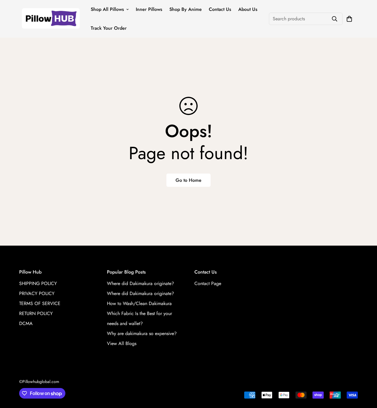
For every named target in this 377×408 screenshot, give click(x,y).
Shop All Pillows (107, 9)
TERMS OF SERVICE (39, 303)
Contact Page (207, 283)
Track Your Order (109, 28)
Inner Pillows (149, 9)
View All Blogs (121, 343)
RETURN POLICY (36, 313)
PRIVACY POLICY (36, 293)
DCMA (26, 323)
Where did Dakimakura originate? (140, 283)
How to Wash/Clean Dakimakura (139, 303)
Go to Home (188, 180)
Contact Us (220, 9)
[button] (349, 19)
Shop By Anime (185, 9)
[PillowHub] (50, 19)
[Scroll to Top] (365, 376)
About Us (247, 9)
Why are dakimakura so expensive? (142, 333)
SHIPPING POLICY (38, 283)
